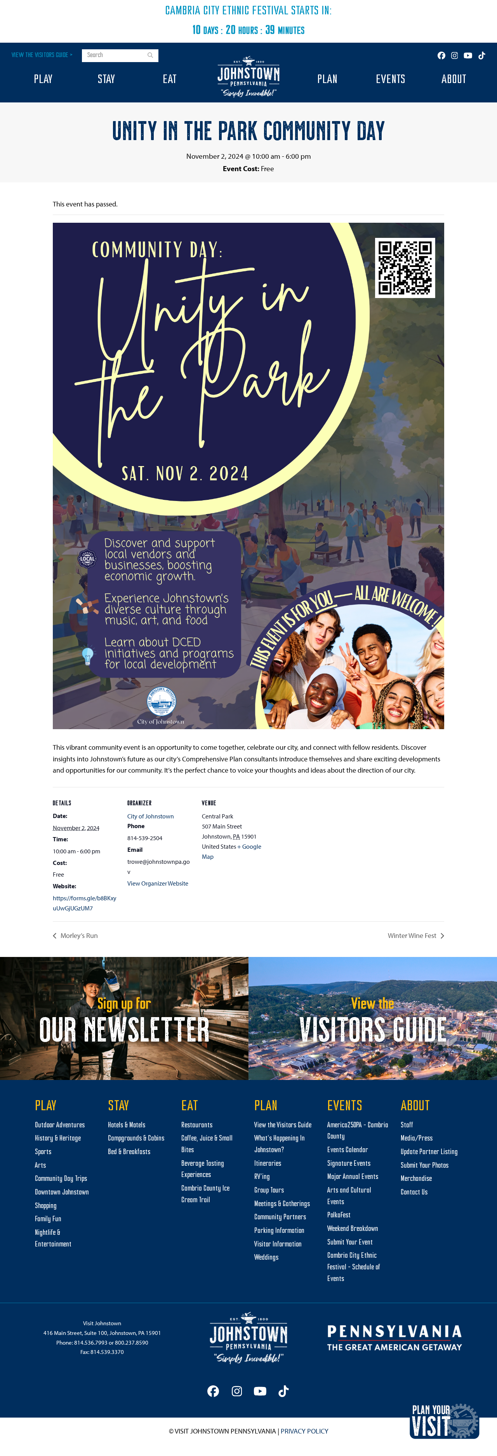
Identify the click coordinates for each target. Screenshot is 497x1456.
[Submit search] (150, 56)
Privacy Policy (304, 1431)
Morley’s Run (78, 935)
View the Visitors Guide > (42, 55)
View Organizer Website (157, 883)
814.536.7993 (91, 1342)
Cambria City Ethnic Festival (226, 11)
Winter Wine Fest (413, 935)
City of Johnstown (150, 816)
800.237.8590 (131, 1342)
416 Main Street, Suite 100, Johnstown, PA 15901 (102, 1332)
